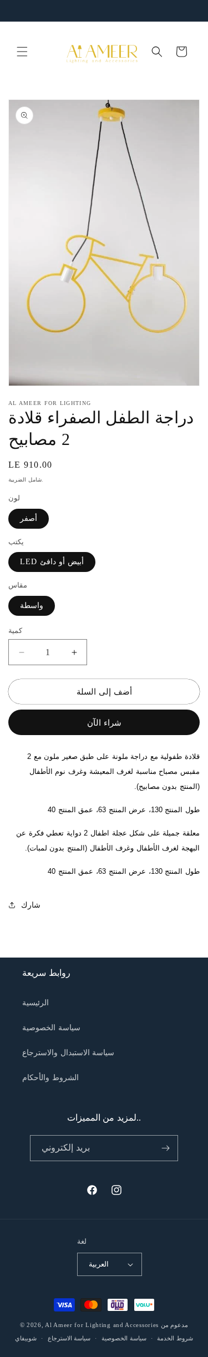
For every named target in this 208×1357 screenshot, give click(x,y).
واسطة (31, 605)
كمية (15, 630)
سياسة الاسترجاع (69, 1338)
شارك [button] (30, 905)
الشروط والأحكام (50, 1078)
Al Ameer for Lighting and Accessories (102, 1324)
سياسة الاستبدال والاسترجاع (68, 1053)
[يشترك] (165, 1148)
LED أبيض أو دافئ (52, 562)
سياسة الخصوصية (51, 1028)
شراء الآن (104, 722)
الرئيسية (35, 1003)
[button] (22, 51)
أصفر (28, 518)
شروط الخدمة (175, 1338)
